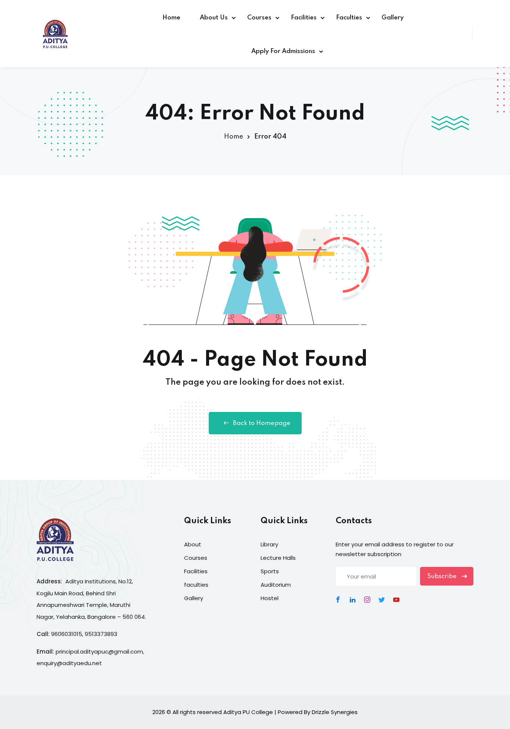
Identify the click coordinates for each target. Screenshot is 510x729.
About (192, 544)
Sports (270, 571)
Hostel (270, 598)
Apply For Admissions (283, 51)
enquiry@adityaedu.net (69, 663)
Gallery (393, 18)
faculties (196, 585)
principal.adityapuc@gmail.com (99, 651)
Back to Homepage (261, 423)
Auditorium (276, 585)
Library (269, 544)
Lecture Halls (278, 558)
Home (171, 18)
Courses (259, 18)
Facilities (304, 18)
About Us (214, 18)
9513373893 (101, 634)
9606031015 (66, 634)
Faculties (349, 18)
